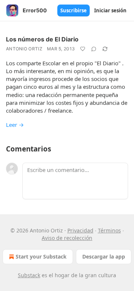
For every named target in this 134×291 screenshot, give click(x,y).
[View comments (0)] (94, 48)
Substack (29, 275)
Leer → (15, 124)
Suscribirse (73, 10)
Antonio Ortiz (24, 48)
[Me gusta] (82, 48)
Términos (109, 230)
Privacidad (80, 230)
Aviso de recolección (67, 237)
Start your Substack (41, 256)
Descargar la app (103, 256)
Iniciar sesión (110, 10)
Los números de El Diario (42, 39)
